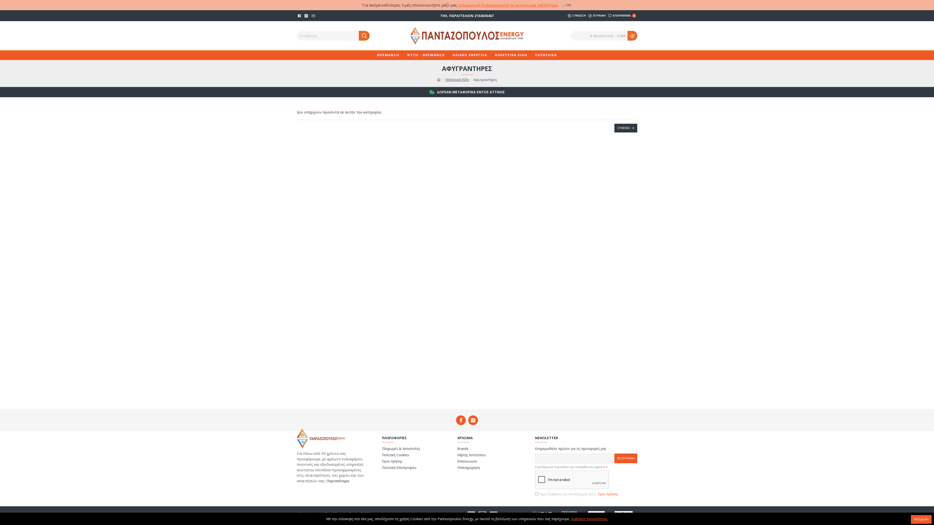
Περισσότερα (337, 480)
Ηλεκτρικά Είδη (457, 79)
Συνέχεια (623, 128)
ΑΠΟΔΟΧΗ (921, 519)
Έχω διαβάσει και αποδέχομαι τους (579, 494)
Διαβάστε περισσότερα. (589, 518)
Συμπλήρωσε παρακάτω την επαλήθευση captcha (570, 467)
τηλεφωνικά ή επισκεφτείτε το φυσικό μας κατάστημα (507, 5)
